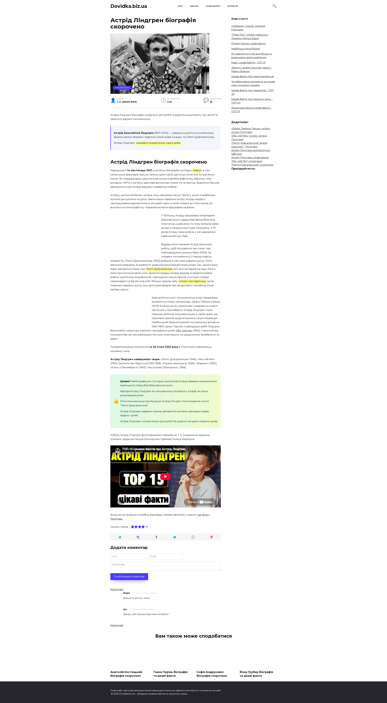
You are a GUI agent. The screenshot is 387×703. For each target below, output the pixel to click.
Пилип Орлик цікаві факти (248, 43)
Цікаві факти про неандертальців (252, 76)
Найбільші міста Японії (245, 48)
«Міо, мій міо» (184, 330)
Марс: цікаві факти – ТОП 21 (248, 62)
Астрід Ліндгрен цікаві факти (250, 157)
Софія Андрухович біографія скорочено (212, 673)
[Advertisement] (135, 234)
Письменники (122, 88)
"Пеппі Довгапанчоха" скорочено (252, 164)
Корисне (232, 6)
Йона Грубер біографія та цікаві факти (256, 673)
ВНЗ (180, 6)
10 (211, 101)
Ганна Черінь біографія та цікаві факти (170, 673)
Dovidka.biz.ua (128, 6)
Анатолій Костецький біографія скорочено (126, 673)
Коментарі (116, 589)
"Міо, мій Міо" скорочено (246, 161)
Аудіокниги (213, 6)
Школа (194, 6)
